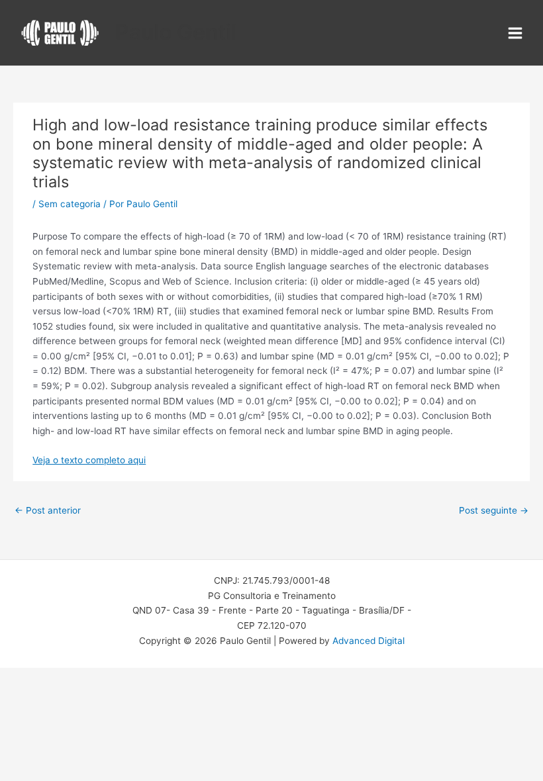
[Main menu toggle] (515, 33)
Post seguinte (493, 510)
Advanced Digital (368, 640)
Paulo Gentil (175, 32)
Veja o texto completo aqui (89, 460)
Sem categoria (69, 204)
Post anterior (48, 510)
